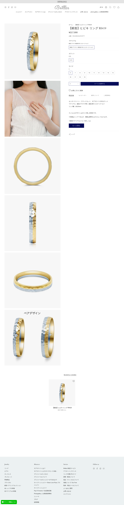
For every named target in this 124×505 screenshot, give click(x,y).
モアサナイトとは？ (39, 468)
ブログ (36, 499)
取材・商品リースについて (71, 485)
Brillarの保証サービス (69, 468)
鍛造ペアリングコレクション (13, 485)
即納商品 (7, 479)
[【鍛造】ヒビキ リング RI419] (62, 392)
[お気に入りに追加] (73, 381)
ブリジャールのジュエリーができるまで (45, 479)
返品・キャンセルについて (71, 479)
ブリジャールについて (40, 477)
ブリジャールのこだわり (41, 474)
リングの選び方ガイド (69, 474)
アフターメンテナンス (69, 471)
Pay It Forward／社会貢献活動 (42, 490)
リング (6, 468)
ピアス (6, 471)
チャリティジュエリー (40, 488)
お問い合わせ (67, 491)
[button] (110, 7)
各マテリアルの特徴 (10, 491)
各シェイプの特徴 (10, 488)
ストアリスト (67, 494)
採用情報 (36, 502)
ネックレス (8, 474)
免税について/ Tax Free (70, 482)
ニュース (36, 496)
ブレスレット (8, 477)
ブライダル (8, 482)
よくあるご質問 (67, 488)
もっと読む (76, 125)
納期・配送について (69, 477)
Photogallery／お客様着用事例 (42, 493)
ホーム (71, 24)
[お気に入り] (114, 7)
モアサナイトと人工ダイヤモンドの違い (45, 471)
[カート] (118, 7)
